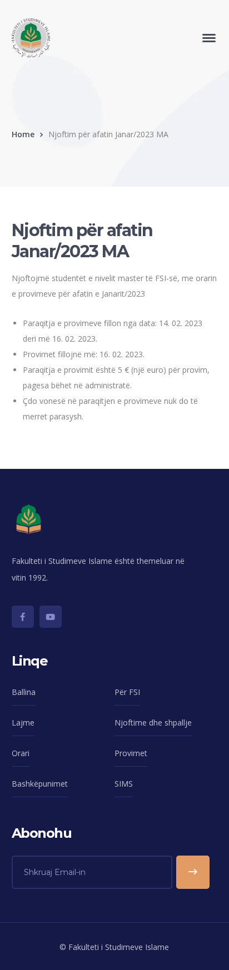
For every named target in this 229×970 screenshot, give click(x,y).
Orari (20, 753)
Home (23, 134)
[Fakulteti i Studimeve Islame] (31, 37)
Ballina (24, 692)
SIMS (123, 783)
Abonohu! (193, 872)
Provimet (130, 753)
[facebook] (23, 617)
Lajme (23, 722)
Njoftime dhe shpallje (153, 722)
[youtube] (50, 617)
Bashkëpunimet (40, 783)
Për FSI (127, 692)
